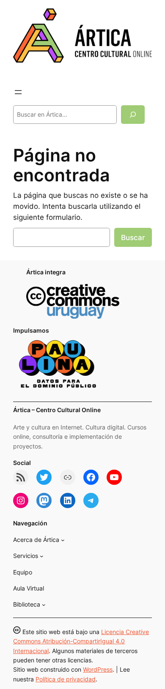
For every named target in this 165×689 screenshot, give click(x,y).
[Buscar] (133, 114)
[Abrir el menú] (18, 92)
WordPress (98, 669)
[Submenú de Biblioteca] (44, 605)
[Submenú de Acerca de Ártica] (63, 540)
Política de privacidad (66, 679)
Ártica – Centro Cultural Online (57, 409)
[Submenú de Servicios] (42, 556)
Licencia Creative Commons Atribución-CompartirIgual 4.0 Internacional (81, 641)
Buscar (133, 237)
